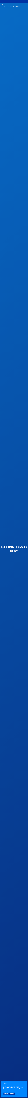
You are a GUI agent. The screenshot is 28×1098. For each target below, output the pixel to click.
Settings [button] (6, 1093)
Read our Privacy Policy (8, 1090)
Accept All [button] (12, 1093)
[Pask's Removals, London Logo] (11, 5)
